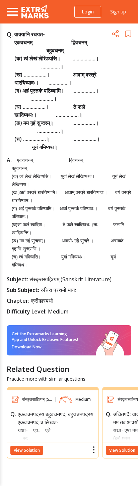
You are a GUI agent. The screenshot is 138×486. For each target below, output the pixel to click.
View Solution (27, 450)
